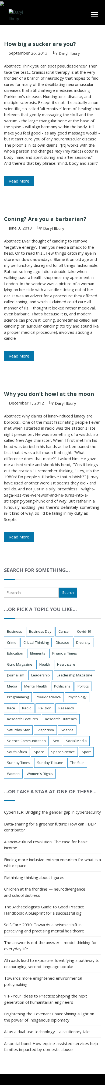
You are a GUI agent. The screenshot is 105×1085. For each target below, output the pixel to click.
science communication (26, 740)
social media (76, 740)
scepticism (45, 729)
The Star (77, 762)
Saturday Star (18, 729)
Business (14, 631)
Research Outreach (61, 718)
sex (56, 740)
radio (27, 708)
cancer (64, 631)
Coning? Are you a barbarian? (45, 219)
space (39, 751)
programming (18, 697)
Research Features (22, 718)
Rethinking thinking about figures (34, 877)
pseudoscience (48, 697)
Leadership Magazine (74, 675)
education (15, 653)
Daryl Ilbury (69, 53)
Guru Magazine (19, 664)
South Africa (17, 751)
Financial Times (64, 653)
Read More (19, 181)
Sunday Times (18, 762)
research (66, 708)
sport (86, 751)
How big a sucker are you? (40, 44)
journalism (15, 675)
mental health (35, 686)
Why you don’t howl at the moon (49, 393)
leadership (40, 675)
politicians (62, 686)
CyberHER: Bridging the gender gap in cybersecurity (52, 812)
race (11, 708)
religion (44, 708)
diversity (83, 642)
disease (62, 642)
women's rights (40, 773)
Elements (37, 653)
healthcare (66, 664)
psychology (77, 697)
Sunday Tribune (50, 762)
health (44, 664)
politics (83, 686)
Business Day (40, 631)
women (13, 773)
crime (11, 642)
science (67, 729)
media (12, 686)
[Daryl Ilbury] (19, 15)
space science (63, 751)
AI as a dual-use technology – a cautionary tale (47, 1031)
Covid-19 (84, 631)
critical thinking (36, 642)
